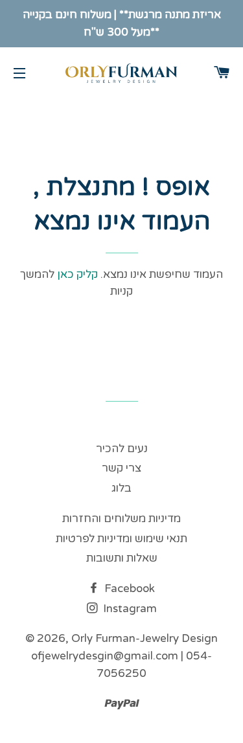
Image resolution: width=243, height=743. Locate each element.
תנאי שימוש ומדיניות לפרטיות (121, 538)
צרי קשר (121, 468)
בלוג (121, 488)
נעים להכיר (122, 448)
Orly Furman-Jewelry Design (144, 638)
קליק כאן (76, 274)
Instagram (128, 608)
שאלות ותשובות (121, 558)
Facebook (128, 588)
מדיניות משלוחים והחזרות (121, 518)
